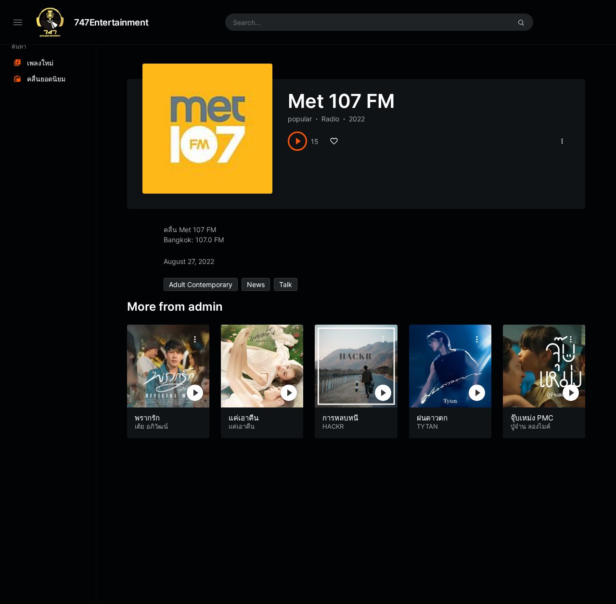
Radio (330, 119)
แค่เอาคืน (243, 417)
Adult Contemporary (200, 284)
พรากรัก (147, 417)
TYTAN (427, 426)
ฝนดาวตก (432, 417)
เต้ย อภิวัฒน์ (151, 426)
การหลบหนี (340, 417)
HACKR (333, 426)
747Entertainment (111, 22)
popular (300, 119)
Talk (285, 284)
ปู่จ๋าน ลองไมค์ (531, 426)
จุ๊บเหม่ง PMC (532, 417)
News (256, 284)
